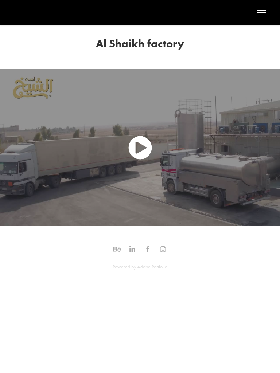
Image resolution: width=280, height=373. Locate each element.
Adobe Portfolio (152, 267)
